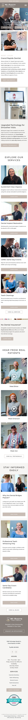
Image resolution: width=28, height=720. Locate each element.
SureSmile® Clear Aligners (11, 187)
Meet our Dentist (9, 80)
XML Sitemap (18, 717)
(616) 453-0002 (14, 1)
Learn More (14, 196)
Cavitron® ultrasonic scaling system (10, 138)
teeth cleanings (5, 65)
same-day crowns (16, 140)
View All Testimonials (14, 456)
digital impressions (18, 136)
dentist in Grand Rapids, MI (8, 73)
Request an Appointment (14, 631)
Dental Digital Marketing (10, 716)
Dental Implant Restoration (11, 223)
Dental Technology (10, 145)
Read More (14, 514)
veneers (19, 69)
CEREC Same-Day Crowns (11, 260)
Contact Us (21, 27)
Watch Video (7, 27)
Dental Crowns (14, 680)
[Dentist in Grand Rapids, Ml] (8, 5)
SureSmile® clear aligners (16, 71)
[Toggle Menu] (26, 5)
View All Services (14, 312)
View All (14, 685)
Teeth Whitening (14, 677)
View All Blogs (14, 610)
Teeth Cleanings (7, 295)
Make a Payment (14, 690)
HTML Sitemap (10, 717)
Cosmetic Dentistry (14, 675)
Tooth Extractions (14, 682)
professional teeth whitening (9, 69)
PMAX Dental (21, 716)
